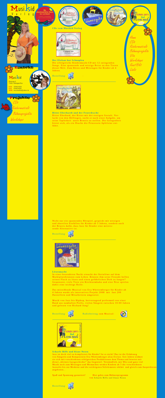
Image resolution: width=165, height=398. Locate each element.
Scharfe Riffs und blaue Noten (110, 378)
